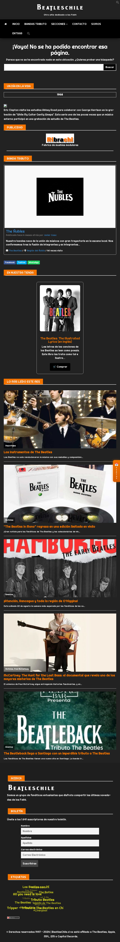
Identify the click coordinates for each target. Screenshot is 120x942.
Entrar (17, 33)
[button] (117, 3)
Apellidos (26, 837)
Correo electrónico (31, 849)
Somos (96, 24)
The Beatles (15, 250)
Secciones (58, 24)
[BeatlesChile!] (5, 24)
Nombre (25, 825)
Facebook (10, 262)
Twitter (21, 262)
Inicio (16, 24)
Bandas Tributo (35, 24)
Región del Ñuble (36, 250)
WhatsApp (34, 262)
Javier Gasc (50, 235)
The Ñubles (15, 231)
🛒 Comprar (60, 366)
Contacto (79, 24)
